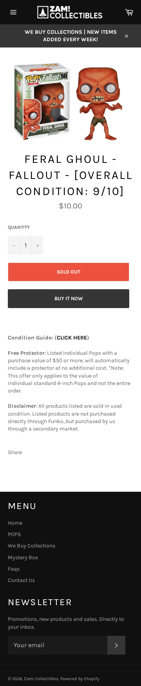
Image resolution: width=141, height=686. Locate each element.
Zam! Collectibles (41, 678)
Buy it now (68, 298)
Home (15, 523)
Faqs (14, 569)
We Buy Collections (31, 545)
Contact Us (21, 580)
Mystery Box (23, 557)
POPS (14, 534)
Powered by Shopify (79, 678)
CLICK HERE (72, 337)
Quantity (19, 227)
